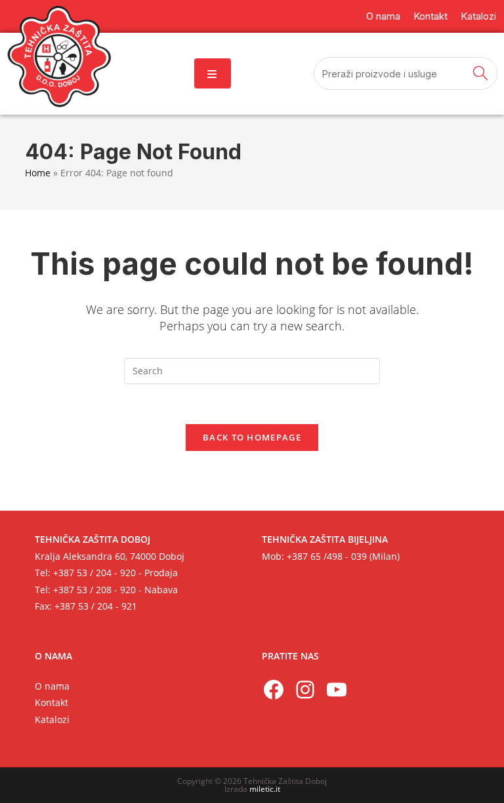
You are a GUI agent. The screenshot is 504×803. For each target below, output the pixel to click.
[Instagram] (305, 689)
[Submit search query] (481, 73)
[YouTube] (336, 689)
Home (38, 172)
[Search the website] (405, 72)
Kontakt (51, 702)
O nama (52, 686)
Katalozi (52, 719)
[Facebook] (273, 689)
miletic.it (264, 788)
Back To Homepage (252, 437)
